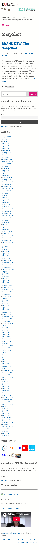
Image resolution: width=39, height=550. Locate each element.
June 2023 (5, 195)
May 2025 (5, 144)
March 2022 (6, 229)
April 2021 (5, 254)
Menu (8, 25)
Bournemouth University (10, 4)
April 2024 (5, 173)
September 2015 (7, 404)
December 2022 (7, 209)
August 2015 (6, 406)
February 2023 (7, 204)
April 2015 (5, 415)
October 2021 (6, 240)
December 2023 (7, 182)
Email (2, 114)
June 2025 (5, 141)
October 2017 (6, 348)
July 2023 (5, 193)
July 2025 (5, 139)
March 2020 (6, 283)
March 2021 (6, 256)
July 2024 (5, 166)
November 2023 (7, 184)
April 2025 (5, 146)
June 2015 (5, 411)
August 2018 (6, 325)
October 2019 (7, 294)
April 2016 (5, 388)
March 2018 (6, 337)
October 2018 (6, 321)
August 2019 (6, 298)
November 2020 (8, 265)
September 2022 (8, 215)
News (4, 55)
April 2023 (5, 200)
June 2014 (5, 431)
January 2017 (6, 368)
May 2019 (5, 305)
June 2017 (5, 357)
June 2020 (5, 276)
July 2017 (5, 355)
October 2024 (7, 159)
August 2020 (6, 272)
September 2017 (7, 350)
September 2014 (7, 426)
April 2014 (5, 433)
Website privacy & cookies (27, 540)
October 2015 (6, 402)
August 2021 (6, 245)
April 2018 (5, 334)
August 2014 (6, 429)
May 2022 (5, 224)
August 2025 (6, 137)
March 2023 (6, 202)
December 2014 (7, 422)
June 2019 (5, 303)
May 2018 (5, 332)
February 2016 (7, 393)
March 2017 (6, 364)
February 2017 (7, 366)
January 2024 (6, 180)
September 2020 (8, 269)
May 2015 (5, 413)
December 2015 (7, 397)
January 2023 (6, 206)
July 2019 (5, 301)
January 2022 (6, 233)
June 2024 (5, 168)
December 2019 (7, 289)
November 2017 (7, 346)
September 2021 (7, 242)
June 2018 (5, 330)
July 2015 (5, 409)
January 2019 (6, 314)
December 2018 (7, 317)
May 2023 (5, 197)
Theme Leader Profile (13, 508)
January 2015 (6, 420)
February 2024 (7, 177)
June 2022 (5, 222)
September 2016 (7, 377)
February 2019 (7, 312)
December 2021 (7, 236)
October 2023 (7, 186)
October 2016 (6, 375)
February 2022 (7, 231)
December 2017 (7, 343)
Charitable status (9, 540)
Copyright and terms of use (27, 542)
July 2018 (5, 328)
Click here (4, 126)
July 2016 (5, 382)
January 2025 (6, 153)
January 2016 (6, 395)
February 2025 (7, 150)
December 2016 (7, 370)
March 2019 (6, 310)
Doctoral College (29, 53)
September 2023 (8, 188)
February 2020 (7, 285)
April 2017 (5, 361)
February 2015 (7, 417)
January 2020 (6, 287)
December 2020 (7, 263)
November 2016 (7, 373)
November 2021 (7, 238)
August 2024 (6, 164)
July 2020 (5, 274)
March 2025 (6, 148)
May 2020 (5, 278)
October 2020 (7, 267)
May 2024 (5, 171)
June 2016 (5, 384)
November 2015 (7, 400)
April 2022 (5, 227)
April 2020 (5, 281)
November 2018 (7, 319)
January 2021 (6, 260)
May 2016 (5, 386)
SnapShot (11, 86)
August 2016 (6, 379)
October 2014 (6, 424)
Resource (9, 55)
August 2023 (6, 191)
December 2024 (7, 155)
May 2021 (5, 251)
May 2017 (5, 359)
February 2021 (7, 258)
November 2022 (7, 211)
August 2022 (6, 218)
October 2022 (7, 213)
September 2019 (7, 296)
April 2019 (5, 308)
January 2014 (6, 435)
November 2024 (7, 157)
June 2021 (5, 249)
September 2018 (7, 323)
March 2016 (6, 391)
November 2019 (7, 292)
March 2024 (6, 175)
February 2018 (7, 339)
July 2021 (5, 247)
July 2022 (5, 220)
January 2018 (6, 341)
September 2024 (8, 162)
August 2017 (6, 352)
